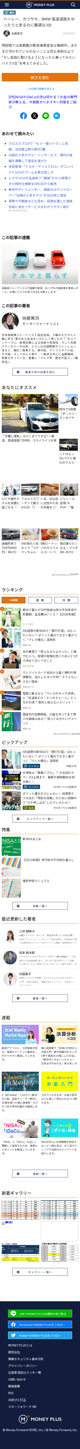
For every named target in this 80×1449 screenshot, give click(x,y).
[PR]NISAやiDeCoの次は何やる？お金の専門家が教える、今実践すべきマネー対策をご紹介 (43, 102)
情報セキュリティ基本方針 (26, 1359)
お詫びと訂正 (17, 1400)
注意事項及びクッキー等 (24, 1372)
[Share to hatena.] (56, 115)
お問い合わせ (17, 1379)
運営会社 (14, 1352)
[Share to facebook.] (23, 115)
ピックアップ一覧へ (40, 819)
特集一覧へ (40, 906)
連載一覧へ (40, 1173)
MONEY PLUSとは (20, 1345)
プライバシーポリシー (23, 1366)
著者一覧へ (40, 998)
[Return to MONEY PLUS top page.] (40, 4)
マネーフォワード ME (22, 1406)
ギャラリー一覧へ (40, 1272)
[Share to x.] (34, 115)
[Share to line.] (45, 115)
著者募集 (14, 1386)
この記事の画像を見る (39, 88)
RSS (11, 1393)
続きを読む (40, 77)
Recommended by (60, 574)
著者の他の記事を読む (40, 372)
